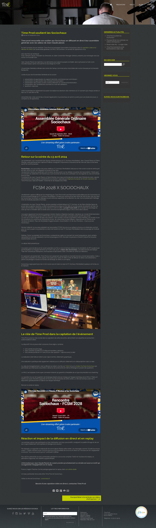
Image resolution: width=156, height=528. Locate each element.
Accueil (110, 4)
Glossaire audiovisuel (86, 518)
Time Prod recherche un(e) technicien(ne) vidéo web (115, 48)
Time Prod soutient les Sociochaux (114, 36)
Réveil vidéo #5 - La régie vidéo (117, 44)
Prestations (120, 4)
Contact (150, 4)
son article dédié (71, 469)
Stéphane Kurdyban (74, 179)
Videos (132, 4)
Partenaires (83, 512)
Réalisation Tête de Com (87, 519)
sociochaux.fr (45, 478)
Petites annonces (85, 517)
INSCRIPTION (70, 522)
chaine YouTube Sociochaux (85, 366)
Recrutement (84, 514)
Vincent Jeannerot (89, 179)
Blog (141, 4)
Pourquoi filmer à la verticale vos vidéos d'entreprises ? (85, 498)
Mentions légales (85, 515)
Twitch (67, 366)
